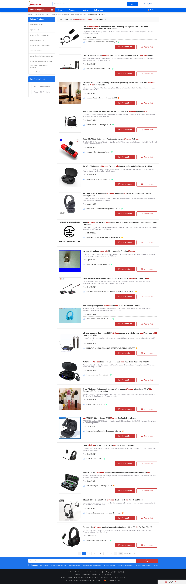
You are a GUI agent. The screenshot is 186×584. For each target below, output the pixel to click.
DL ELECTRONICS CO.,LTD (94, 458)
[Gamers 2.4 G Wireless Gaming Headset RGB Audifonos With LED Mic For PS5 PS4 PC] (70, 537)
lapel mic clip (34, 30)
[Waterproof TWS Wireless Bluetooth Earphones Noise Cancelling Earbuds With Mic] (70, 482)
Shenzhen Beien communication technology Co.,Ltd (103, 513)
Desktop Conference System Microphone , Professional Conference (116, 278)
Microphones (81, 14)
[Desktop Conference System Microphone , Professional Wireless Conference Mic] (70, 288)
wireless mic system (154, 565)
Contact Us (93, 572)
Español (94, 574)
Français (77, 574)
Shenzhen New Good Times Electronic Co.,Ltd (101, 42)
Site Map (106, 572)
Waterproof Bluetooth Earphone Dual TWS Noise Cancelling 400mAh (116, 362)
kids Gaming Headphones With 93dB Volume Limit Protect (111, 306)
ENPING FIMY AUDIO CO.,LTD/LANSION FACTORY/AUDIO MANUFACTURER (110, 348)
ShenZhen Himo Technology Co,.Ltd (98, 264)
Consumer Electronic (41, 14)
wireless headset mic (52, 565)
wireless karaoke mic (119, 565)
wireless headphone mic (38, 72)
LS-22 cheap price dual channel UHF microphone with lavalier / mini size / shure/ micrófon (120, 334)
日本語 (101, 574)
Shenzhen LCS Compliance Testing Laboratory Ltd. (103, 237)
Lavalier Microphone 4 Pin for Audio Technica (109, 251)
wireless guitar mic (36, 24)
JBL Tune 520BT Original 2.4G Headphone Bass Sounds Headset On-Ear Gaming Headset (117, 195)
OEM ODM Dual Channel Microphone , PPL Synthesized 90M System (118, 55)
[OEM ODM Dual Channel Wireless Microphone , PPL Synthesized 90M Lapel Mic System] (70, 65)
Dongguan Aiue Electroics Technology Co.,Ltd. (101, 98)
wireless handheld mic (137, 565)
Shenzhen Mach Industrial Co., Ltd (97, 540)
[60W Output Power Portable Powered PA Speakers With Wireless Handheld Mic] (70, 121)
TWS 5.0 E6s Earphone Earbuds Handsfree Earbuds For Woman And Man (117, 166)
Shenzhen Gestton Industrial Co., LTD (98, 68)
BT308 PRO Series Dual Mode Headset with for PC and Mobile (113, 500)
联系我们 (121, 572)
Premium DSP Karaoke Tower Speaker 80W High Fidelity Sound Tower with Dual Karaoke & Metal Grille (119, 84)
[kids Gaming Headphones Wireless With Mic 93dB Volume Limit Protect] (70, 316)
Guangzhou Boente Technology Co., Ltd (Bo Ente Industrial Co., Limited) (110, 291)
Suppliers (84, 10)
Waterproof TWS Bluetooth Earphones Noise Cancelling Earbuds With (116, 473)
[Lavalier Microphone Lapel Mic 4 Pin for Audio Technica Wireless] (70, 261)
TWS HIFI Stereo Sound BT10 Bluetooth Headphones (109, 418)
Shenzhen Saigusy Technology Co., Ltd (99, 486)
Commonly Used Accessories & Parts (63, 14)
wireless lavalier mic (37, 40)
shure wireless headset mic (39, 35)
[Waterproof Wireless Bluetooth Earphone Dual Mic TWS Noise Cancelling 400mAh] (70, 372)
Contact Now (127, 47)
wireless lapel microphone (86, 565)
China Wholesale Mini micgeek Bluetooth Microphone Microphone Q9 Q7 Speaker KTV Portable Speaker (117, 390)
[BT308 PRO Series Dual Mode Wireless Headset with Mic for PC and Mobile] (70, 510)
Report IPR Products (42, 92)
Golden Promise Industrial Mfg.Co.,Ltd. (99, 319)
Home (60, 10)
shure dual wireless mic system (41, 61)
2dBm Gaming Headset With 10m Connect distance (109, 445)
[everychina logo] (34, 3)
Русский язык (86, 574)
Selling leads (98, 10)
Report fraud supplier (42, 86)
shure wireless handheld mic (40, 45)
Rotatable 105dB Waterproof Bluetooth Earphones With (111, 139)
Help (100, 572)
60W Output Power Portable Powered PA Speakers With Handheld (115, 112)
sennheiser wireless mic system (41, 56)
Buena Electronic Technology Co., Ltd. (98, 125)
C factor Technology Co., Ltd (95, 404)
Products (72, 10)
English (152, 10)
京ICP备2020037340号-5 (113, 580)
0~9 (123, 577)
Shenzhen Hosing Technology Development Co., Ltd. (103, 431)
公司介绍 (113, 572)
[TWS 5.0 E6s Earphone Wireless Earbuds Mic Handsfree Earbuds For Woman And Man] (70, 176)
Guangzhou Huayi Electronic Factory (98, 152)
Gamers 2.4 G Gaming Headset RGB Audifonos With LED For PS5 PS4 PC (117, 527)
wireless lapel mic (103, 565)
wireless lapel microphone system (39, 66)
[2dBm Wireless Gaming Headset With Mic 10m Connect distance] (70, 455)
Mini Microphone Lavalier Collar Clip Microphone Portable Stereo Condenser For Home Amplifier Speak (115, 28)
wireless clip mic (36, 51)
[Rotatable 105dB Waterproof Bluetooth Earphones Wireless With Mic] (70, 149)
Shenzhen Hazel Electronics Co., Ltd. (98, 179)
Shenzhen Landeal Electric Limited (97, 375)
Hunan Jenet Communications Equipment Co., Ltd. (103, 209)
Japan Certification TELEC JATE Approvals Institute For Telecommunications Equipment (120, 223)
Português (108, 574)
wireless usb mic (68, 565)
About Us (86, 572)
